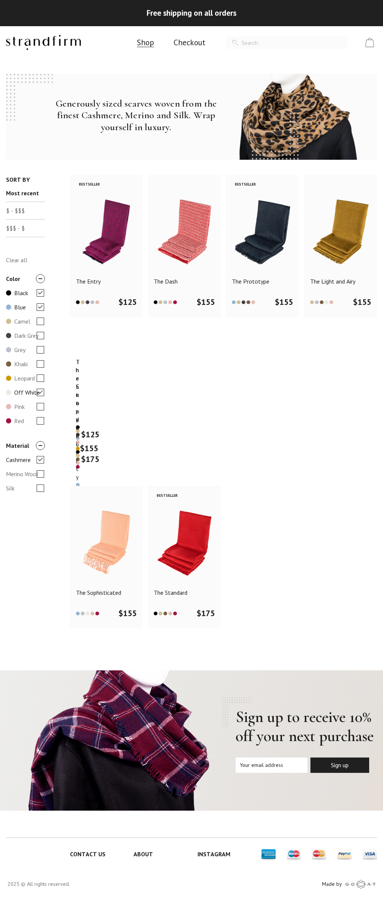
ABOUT (143, 854)
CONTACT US (87, 854)
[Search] (235, 43)
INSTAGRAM (213, 854)
